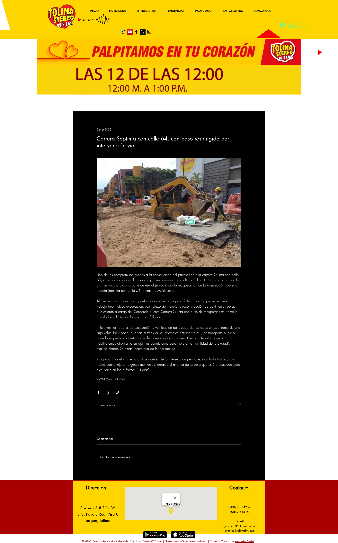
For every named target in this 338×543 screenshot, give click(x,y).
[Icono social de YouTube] (130, 32)
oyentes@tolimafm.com (240, 530)
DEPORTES (130, 103)
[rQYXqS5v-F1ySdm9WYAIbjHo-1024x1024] (143, 32)
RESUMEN (85, 103)
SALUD (107, 103)
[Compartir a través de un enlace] (118, 392)
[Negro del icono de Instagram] (149, 32)
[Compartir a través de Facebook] (98, 392)
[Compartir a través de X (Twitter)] (108, 392)
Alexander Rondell (244, 541)
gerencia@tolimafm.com (240, 526)
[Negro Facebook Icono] (136, 32)
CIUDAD (120, 379)
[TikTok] (123, 32)
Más (225, 103)
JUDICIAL (154, 103)
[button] (256, 103)
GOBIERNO (179, 103)
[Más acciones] (239, 129)
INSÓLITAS (205, 103)
